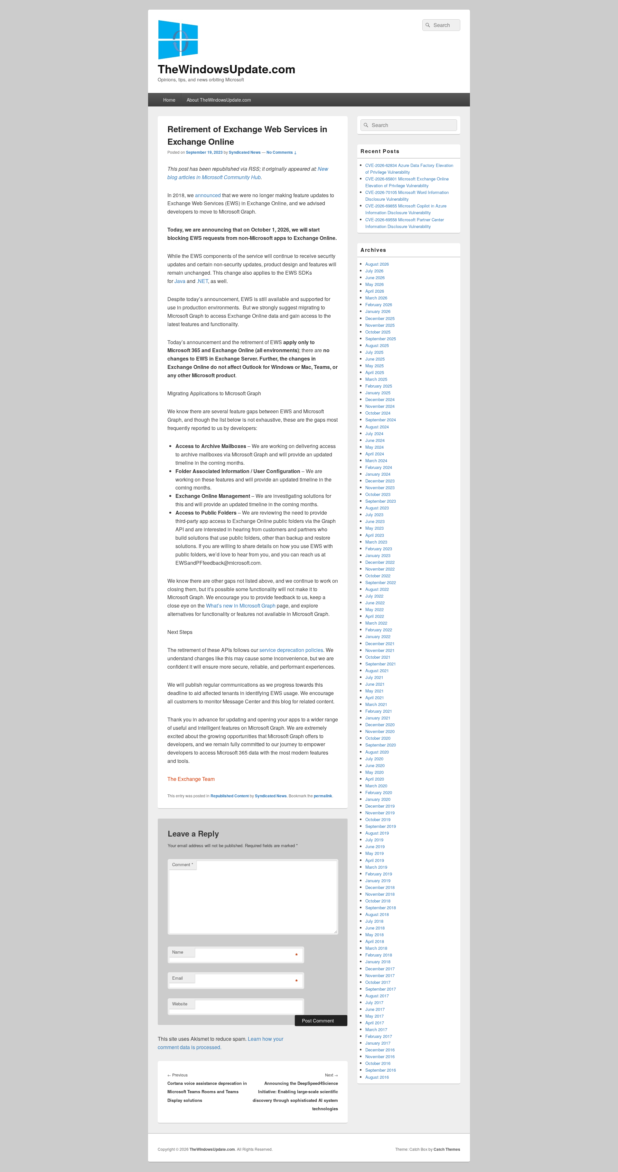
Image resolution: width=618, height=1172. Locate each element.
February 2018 (378, 955)
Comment (182, 864)
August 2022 (377, 589)
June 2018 (375, 928)
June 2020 (375, 765)
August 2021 (377, 670)
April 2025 (374, 372)
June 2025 (375, 359)
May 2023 (374, 528)
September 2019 (380, 826)
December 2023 (380, 481)
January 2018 (377, 961)
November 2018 (380, 894)
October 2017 (377, 982)
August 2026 (377, 264)
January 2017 (377, 1043)
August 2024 (377, 427)
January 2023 (377, 555)
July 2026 (374, 271)
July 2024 (374, 433)
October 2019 (377, 819)
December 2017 (380, 969)
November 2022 (380, 569)
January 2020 (377, 799)
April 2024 (374, 454)
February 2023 (378, 548)
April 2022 (374, 616)
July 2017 (374, 1002)
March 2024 (376, 460)
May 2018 (374, 934)
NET (203, 281)
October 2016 (377, 1063)
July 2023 (374, 514)
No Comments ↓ (282, 152)
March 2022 (376, 623)
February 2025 (378, 386)
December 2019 (380, 806)
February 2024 (378, 467)
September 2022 (380, 582)
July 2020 (374, 758)
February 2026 (378, 304)
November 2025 (380, 325)
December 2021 (380, 643)
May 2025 (374, 365)
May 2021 (374, 691)
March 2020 (376, 786)
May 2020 (374, 772)
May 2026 (374, 284)
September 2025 (380, 338)
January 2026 (377, 311)
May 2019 (374, 853)
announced (208, 195)
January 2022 (377, 636)
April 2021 (374, 697)
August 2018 (377, 914)
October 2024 (377, 413)
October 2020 (377, 738)
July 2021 (374, 677)
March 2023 (376, 542)
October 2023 (377, 494)
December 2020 (380, 724)
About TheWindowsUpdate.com (219, 99)
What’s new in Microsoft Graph (241, 605)
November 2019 (380, 813)
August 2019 (377, 833)
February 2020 (378, 792)
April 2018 (374, 941)
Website (179, 1004)
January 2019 (377, 880)
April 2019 (374, 860)
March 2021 (376, 704)
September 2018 (380, 907)
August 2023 (377, 508)
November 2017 (380, 975)
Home (169, 99)
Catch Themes (447, 1149)
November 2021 (380, 650)
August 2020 (377, 752)
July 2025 (374, 352)
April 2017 (374, 1023)
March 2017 (376, 1029)
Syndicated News (245, 152)
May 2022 (374, 609)
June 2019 (375, 846)
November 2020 (380, 731)
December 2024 (380, 399)
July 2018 (374, 921)
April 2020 (374, 779)
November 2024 (380, 406)
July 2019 (374, 840)
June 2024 (375, 440)
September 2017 (380, 989)
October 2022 (377, 575)
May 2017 (374, 1016)
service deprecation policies (291, 650)
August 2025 (377, 345)
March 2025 (376, 379)
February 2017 (378, 1036)
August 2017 (377, 996)
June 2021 (375, 684)
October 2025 (377, 332)
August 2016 (377, 1077)
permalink (323, 796)
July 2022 (374, 596)
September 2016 (380, 1070)
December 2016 (380, 1050)
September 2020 (380, 745)
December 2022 (380, 562)
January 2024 (377, 474)
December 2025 (380, 318)
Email (177, 978)
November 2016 (380, 1056)
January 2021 (377, 718)
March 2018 (376, 948)
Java (179, 281)
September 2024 (380, 420)
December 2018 (380, 887)
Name (177, 952)
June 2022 (375, 603)
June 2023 (375, 521)
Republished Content (230, 796)
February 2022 (378, 630)
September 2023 (380, 501)
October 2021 (377, 657)
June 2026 (375, 277)
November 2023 (380, 487)
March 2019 (376, 867)
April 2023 (374, 535)
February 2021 (378, 711)
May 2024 (374, 447)
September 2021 (380, 664)
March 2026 (376, 298)
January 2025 (377, 392)
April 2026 (374, 291)
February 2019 (378, 874)
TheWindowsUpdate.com (226, 68)
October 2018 (377, 901)
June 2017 (375, 1009)
